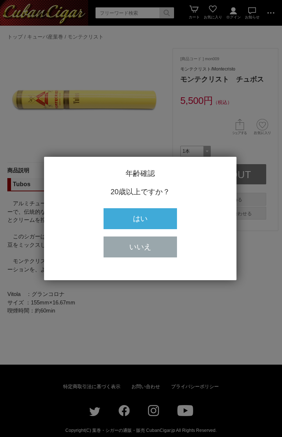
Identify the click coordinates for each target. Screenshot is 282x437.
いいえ (140, 247)
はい (140, 218)
